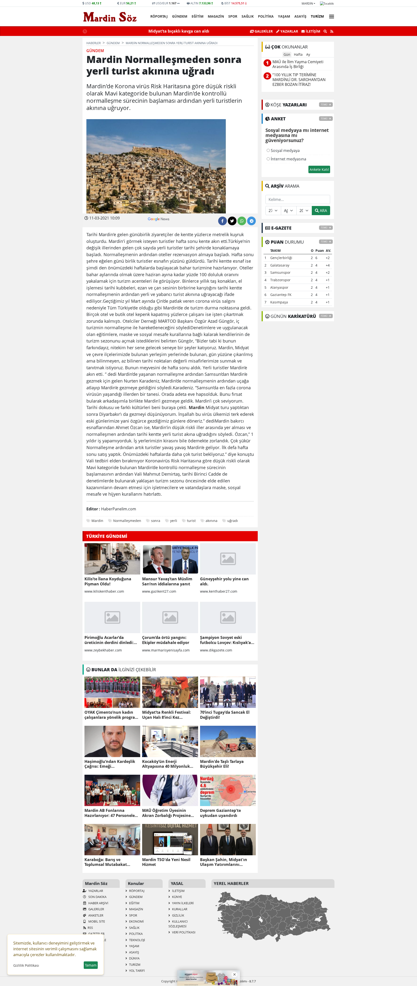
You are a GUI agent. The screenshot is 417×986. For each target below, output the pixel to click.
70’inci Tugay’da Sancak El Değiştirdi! (225, 715)
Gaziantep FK (281, 294)
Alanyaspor (279, 287)
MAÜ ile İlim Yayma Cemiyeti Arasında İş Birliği (297, 64)
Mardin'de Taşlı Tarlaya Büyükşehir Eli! (222, 764)
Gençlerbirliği (281, 257)
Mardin (307, 3)
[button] (330, 16)
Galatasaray (279, 265)
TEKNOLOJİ (136, 940)
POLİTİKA (266, 16)
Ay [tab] (308, 54)
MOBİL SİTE (96, 921)
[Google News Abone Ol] (159, 218)
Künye (176, 897)
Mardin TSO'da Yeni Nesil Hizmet (166, 862)
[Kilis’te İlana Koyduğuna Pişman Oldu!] (112, 559)
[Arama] (325, 31)
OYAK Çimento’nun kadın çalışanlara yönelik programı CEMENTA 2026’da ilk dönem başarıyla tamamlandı (112, 715)
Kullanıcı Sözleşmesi (178, 923)
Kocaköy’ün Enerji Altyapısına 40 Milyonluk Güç (166, 764)
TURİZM (317, 16)
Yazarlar (288, 31)
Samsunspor (280, 272)
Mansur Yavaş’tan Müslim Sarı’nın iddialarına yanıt (167, 581)
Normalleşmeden (127, 520)
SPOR (232, 16)
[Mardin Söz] (110, 16)
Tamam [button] (91, 965)
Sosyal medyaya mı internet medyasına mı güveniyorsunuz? (297, 136)
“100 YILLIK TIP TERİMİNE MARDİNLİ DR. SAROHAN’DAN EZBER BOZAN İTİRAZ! (299, 79)
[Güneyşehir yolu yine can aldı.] (228, 559)
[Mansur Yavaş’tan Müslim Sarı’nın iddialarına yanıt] (170, 559)
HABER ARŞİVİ (98, 903)
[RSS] (331, 31)
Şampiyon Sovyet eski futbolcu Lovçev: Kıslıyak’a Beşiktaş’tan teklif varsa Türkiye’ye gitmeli (225, 640)
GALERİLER (263, 31)
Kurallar (179, 909)
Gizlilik (177, 915)
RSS (90, 927)
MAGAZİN (216, 16)
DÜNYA (133, 958)
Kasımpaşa (279, 302)
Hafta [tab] (298, 54)
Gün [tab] (287, 54)
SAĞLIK (248, 16)
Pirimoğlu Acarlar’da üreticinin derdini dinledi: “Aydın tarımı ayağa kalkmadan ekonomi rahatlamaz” (109, 640)
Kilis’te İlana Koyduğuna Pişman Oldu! (107, 581)
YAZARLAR (95, 891)
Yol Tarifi (136, 970)
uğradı (232, 520)
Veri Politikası (183, 932)
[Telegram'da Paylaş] (251, 221)
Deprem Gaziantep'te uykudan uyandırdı (220, 813)
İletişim (312, 31)
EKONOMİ (136, 921)
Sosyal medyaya (285, 150)
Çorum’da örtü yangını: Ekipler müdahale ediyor (165, 640)
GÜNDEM (179, 16)
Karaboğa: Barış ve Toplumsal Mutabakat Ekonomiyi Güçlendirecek (108, 862)
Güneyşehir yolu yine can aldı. (224, 581)
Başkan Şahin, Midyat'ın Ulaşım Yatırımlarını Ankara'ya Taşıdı (223, 862)
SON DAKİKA (97, 897)
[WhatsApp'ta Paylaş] (241, 221)
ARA (323, 210)
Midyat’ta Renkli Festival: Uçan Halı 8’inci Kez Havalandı (166, 715)
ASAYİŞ (300, 16)
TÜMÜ (324, 104)
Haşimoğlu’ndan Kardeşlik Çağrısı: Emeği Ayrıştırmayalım (109, 764)
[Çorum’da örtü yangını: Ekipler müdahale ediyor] (170, 617)
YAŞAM (284, 16)
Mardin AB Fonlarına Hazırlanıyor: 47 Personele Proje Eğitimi (109, 813)
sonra (155, 520)
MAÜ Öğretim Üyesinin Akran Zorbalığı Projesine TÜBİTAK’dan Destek (166, 813)
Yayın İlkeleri (182, 903)
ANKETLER (95, 915)
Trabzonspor (280, 280)
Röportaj (159, 16)
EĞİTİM (197, 16)
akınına (211, 520)
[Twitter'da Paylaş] (232, 221)
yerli (173, 520)
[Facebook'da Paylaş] (222, 221)
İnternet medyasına (288, 159)
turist (191, 520)
